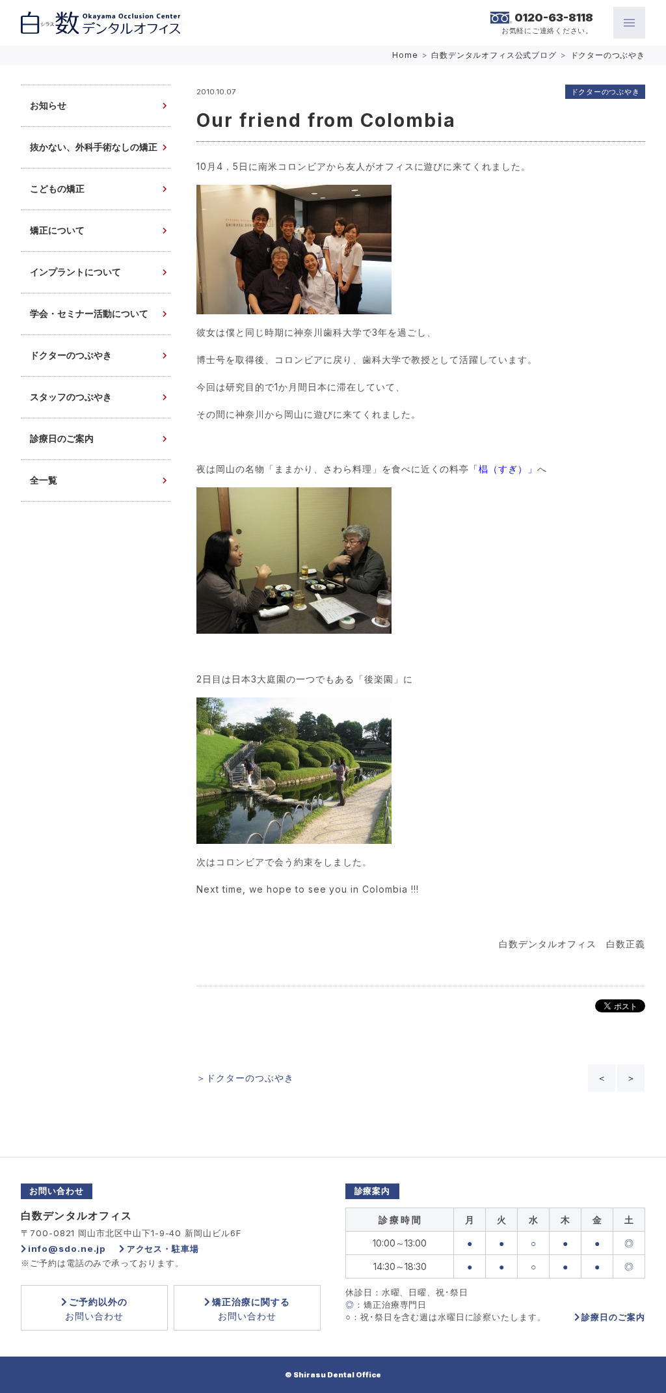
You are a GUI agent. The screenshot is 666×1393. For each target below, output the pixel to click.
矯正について (57, 231)
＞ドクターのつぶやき (245, 1077)
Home (405, 55)
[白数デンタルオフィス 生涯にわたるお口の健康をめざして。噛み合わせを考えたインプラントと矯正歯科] (100, 23)
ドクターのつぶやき (608, 55)
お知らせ (48, 106)
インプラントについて (75, 272)
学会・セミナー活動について (89, 314)
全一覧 (43, 480)
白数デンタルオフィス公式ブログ (494, 55)
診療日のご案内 (62, 439)
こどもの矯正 (57, 189)
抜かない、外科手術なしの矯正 (93, 147)
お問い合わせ (96, 1308)
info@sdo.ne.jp (67, 1248)
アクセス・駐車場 (163, 1248)
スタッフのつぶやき (71, 397)
